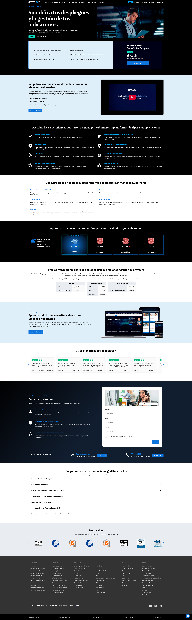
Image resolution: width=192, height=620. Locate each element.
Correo (64, 2)
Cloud (88, 2)
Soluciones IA (48, 2)
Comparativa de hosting (59, 580)
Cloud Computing (127, 568)
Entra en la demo (35, 110)
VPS (97, 568)
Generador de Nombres (37, 568)
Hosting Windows (57, 592)
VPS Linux (99, 585)
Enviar (156, 442)
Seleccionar (137, 63)
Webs (68, 2)
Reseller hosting (57, 575)
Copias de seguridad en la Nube (106, 578)
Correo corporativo (58, 583)
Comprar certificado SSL (38, 587)
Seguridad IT (146, 583)
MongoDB (125, 585)
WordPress (77, 573)
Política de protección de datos (152, 578)
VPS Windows (100, 587)
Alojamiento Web (57, 566)
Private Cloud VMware (129, 580)
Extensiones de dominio (37, 580)
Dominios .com (35, 585)
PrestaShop (77, 575)
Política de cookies (148, 575)
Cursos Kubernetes (36, 332)
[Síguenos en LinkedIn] (155, 605)
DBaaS (124, 575)
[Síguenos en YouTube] (161, 605)
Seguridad (94, 2)
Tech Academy (146, 590)
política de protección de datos (123, 437)
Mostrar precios (63, 617)
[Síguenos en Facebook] (150, 605)
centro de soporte (118, 475)
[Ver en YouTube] (132, 97)
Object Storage (126, 573)
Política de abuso (147, 580)
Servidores (82, 2)
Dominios (57, 2)
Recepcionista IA (79, 583)
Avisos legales (146, 573)
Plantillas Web (78, 585)
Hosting (74, 2)
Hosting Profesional (58, 568)
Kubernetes (125, 571)
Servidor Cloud (126, 566)
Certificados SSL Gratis (37, 590)
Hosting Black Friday (58, 590)
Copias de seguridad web (60, 587)
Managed (101, 2)
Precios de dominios (36, 575)
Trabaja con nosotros (148, 568)
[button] (29, 364)
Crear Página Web (79, 568)
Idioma (95, 617)
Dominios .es (34, 583)
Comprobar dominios (37, 573)
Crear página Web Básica (81, 566)
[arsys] (31, 2)
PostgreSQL (125, 583)
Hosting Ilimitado (57, 573)
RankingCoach (78, 587)
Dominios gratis (35, 571)
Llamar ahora (158, 455)
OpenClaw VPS (100, 592)
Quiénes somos (147, 566)
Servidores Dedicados (102, 571)
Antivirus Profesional (58, 585)
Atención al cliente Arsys (149, 585)
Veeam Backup (100, 580)
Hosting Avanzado (57, 571)
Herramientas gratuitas (81, 580)
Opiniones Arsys (147, 592)
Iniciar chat (102, 455)
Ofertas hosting (57, 578)
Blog (143, 587)
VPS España (99, 583)
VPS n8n (98, 590)
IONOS (156, 617)
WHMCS (98, 575)
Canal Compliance (147, 595)
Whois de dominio (36, 578)
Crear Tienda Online (80, 571)
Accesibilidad (146, 571)
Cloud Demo (126, 578)
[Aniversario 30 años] (37, 2)
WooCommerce (79, 578)
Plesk (97, 573)
